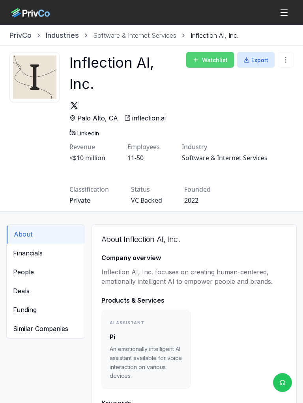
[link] (215, 35)
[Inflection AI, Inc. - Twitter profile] (74, 105)
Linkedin (88, 133)
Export (259, 60)
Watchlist (215, 60)
